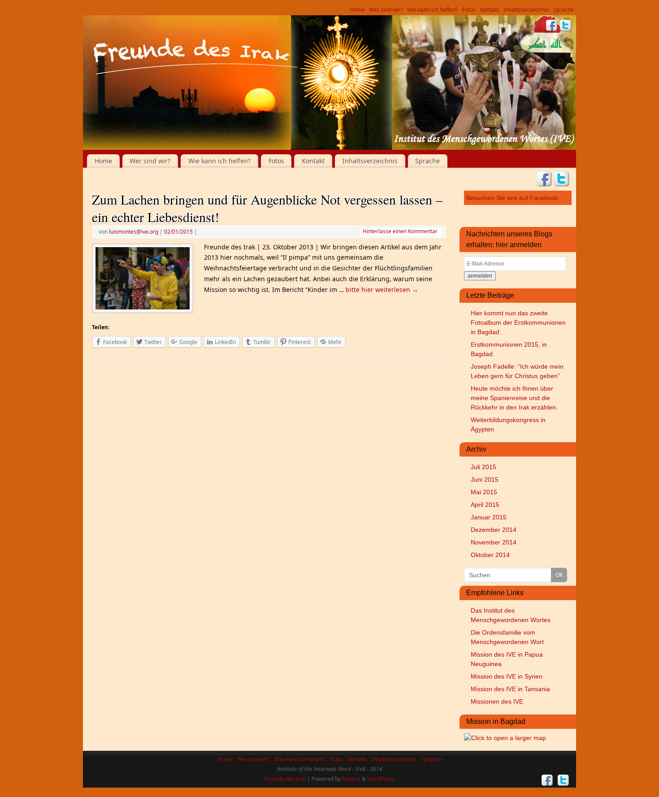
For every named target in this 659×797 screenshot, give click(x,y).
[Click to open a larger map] (505, 737)
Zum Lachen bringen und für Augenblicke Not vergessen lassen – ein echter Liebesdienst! (267, 208)
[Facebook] (552, 27)
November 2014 (493, 542)
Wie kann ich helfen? (432, 9)
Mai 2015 (484, 492)
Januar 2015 (489, 517)
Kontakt (489, 9)
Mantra (351, 779)
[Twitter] (566, 27)
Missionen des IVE (497, 701)
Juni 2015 (485, 479)
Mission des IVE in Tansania (510, 688)
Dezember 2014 (493, 529)
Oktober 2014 (490, 554)
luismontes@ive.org (133, 231)
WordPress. (381, 779)
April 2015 (485, 504)
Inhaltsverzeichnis (526, 9)
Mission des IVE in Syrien (506, 676)
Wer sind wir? (386, 9)
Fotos (469, 9)
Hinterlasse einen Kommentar (400, 231)
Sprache (563, 9)
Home (357, 9)
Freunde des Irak (285, 779)
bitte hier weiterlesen (382, 289)
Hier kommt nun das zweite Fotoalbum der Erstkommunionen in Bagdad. (518, 322)
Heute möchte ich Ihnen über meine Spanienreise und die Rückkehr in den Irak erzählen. (514, 398)
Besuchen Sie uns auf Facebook (512, 197)
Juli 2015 (483, 466)
